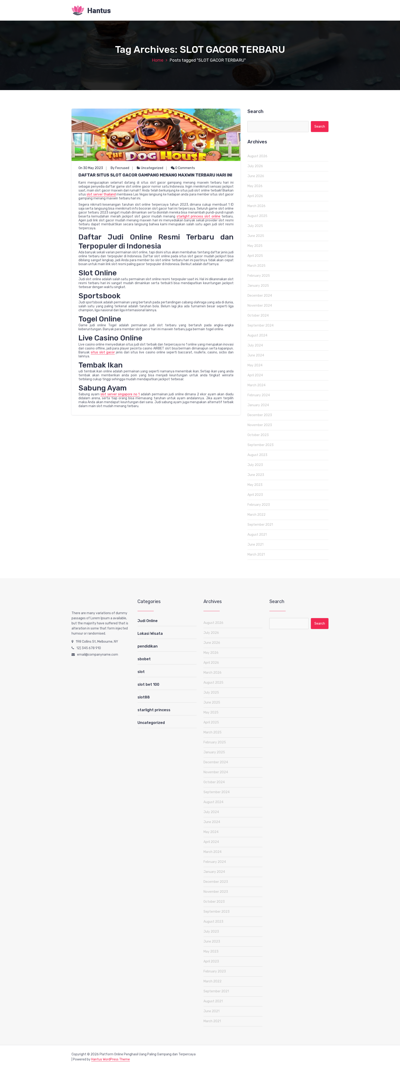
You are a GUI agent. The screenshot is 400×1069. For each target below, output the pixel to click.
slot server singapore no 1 (120, 394)
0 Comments (185, 168)
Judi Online (148, 621)
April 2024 (255, 375)
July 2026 (255, 166)
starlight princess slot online (198, 216)
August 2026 (257, 156)
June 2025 (255, 236)
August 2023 (257, 455)
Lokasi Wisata (150, 633)
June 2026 (255, 176)
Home (157, 60)
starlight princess (154, 710)
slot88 (144, 697)
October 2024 (258, 316)
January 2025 (258, 286)
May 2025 (254, 246)
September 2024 (260, 325)
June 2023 (255, 475)
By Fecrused (120, 168)
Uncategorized (152, 168)
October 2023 (258, 435)
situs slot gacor (103, 352)
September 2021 (260, 525)
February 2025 (258, 276)
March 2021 (256, 555)
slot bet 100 (148, 684)
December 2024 (259, 296)
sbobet (144, 659)
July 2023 (255, 465)
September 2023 (260, 445)
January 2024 (258, 405)
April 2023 (255, 495)
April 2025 (255, 256)
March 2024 (256, 385)
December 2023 (259, 415)
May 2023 (254, 485)
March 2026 (256, 206)
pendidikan (148, 646)
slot (141, 672)
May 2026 (254, 186)
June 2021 (255, 545)
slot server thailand (101, 194)
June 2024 (255, 355)
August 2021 (257, 535)
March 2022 (256, 515)
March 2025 (256, 266)
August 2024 (257, 335)
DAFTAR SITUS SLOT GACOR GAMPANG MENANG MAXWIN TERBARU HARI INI (155, 175)
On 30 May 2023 (90, 168)
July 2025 (255, 226)
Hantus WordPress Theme (110, 1059)
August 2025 (257, 216)
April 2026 (255, 196)
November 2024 (259, 306)
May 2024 (254, 365)
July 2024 (255, 345)
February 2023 (258, 505)
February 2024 (258, 395)
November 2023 (259, 425)
